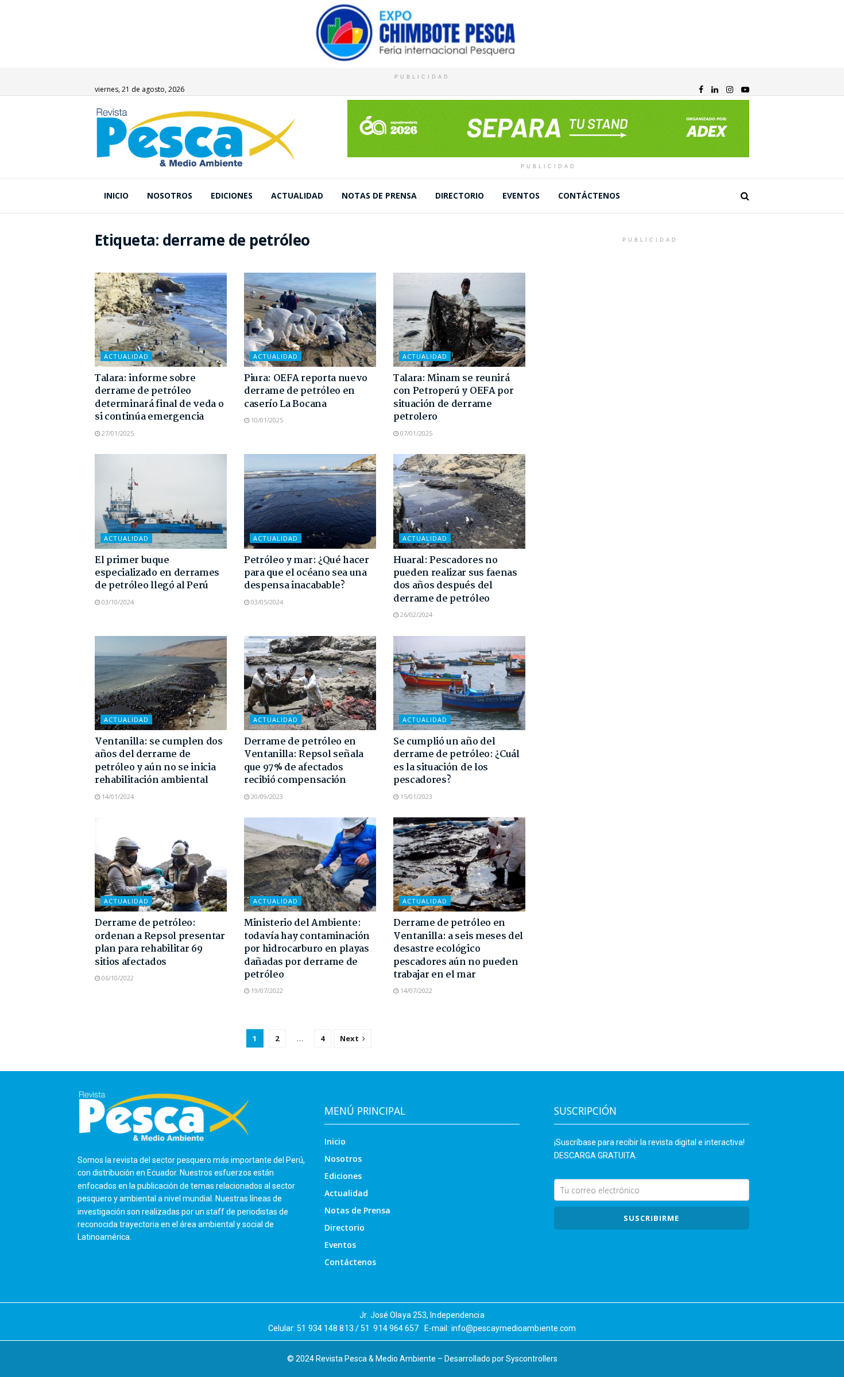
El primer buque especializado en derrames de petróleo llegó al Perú (157, 573)
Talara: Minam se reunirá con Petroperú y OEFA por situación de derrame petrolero (453, 398)
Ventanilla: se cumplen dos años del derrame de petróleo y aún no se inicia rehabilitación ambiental (159, 761)
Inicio (116, 195)
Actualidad (297, 195)
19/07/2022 (266, 990)
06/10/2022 (117, 977)
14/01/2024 (117, 796)
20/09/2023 (266, 796)
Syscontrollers (531, 1358)
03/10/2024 (117, 602)
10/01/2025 (266, 420)
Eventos (521, 195)
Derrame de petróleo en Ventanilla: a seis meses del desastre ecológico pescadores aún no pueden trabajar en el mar (458, 949)
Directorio (459, 195)
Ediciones (232, 195)
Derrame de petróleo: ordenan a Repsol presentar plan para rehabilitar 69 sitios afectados (160, 942)
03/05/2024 (266, 602)
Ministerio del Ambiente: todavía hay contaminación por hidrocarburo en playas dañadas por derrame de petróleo (307, 949)
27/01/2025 (117, 433)
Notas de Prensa (379, 195)
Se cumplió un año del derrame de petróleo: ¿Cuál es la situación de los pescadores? (456, 761)
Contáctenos (589, 195)
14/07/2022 (415, 990)
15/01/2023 (415, 796)
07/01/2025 (415, 433)
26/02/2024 (415, 614)
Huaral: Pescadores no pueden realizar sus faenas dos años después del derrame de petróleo (455, 580)
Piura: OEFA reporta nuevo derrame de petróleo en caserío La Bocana (305, 391)
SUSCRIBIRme (651, 1218)
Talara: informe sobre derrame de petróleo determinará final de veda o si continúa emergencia (159, 398)
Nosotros (169, 195)
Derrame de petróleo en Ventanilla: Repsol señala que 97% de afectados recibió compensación (303, 761)
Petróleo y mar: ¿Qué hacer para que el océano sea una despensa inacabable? (306, 573)
